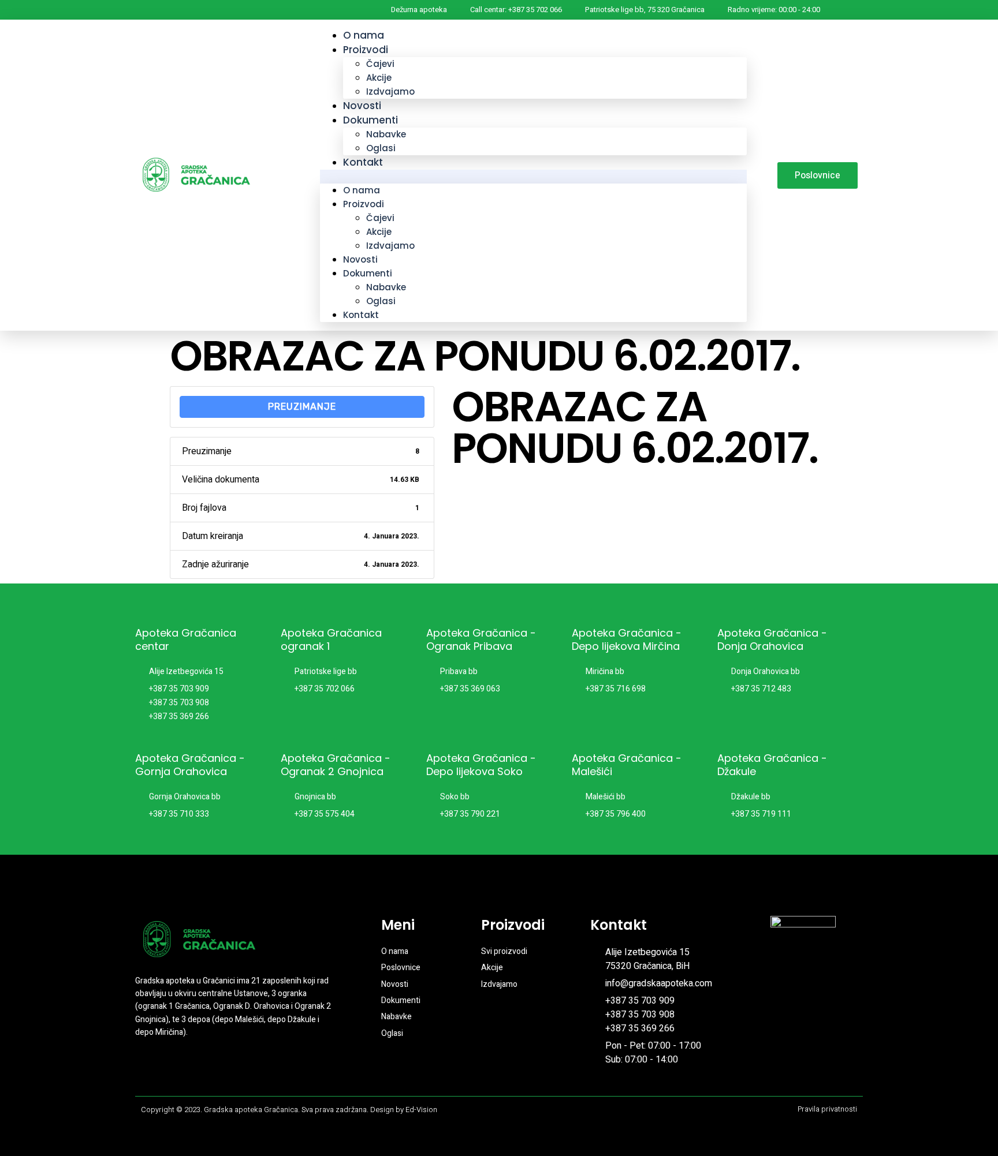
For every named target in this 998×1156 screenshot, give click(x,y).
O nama (361, 190)
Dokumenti (370, 120)
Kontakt (363, 162)
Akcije (379, 78)
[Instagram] (166, 1068)
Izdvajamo (390, 91)
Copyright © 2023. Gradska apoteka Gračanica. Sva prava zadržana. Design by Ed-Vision (289, 1109)
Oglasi (381, 301)
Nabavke (386, 134)
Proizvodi (365, 50)
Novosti (360, 259)
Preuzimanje (302, 406)
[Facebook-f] (144, 1068)
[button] (533, 177)
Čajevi (380, 64)
